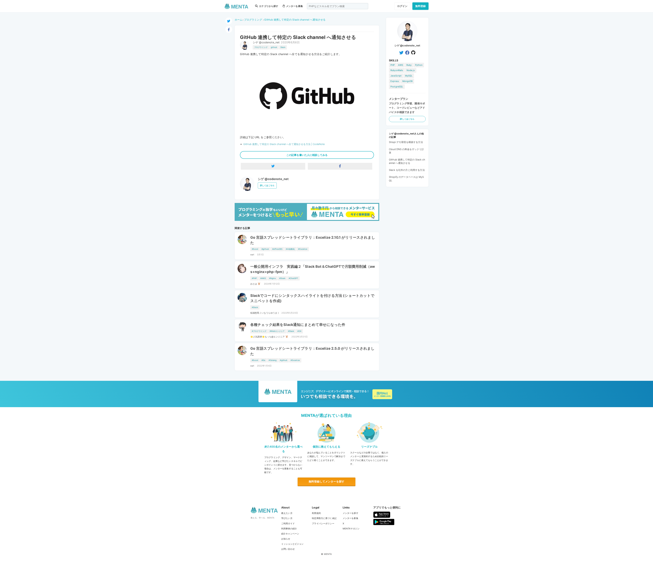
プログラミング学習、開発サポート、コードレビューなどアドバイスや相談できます (407, 108)
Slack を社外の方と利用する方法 (407, 169)
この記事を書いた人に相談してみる (307, 155)
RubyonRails (396, 70)
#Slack (282, 278)
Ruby (409, 65)
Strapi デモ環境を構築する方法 (406, 142)
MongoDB (407, 81)
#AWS (263, 278)
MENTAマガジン (351, 528)
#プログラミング (259, 331)
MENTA (328, 554)
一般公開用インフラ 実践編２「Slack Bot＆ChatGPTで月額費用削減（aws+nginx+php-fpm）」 (312, 269)
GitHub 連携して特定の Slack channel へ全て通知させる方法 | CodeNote (284, 144)
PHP (392, 65)
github (274, 47)
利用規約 (316, 513)
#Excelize (302, 249)
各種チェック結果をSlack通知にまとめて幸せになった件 (297, 324)
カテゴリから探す (268, 6)
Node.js (411, 70)
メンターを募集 (294, 6)
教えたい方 (286, 513)
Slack (282, 47)
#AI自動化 (290, 249)
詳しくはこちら (267, 185)
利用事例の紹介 (289, 528)
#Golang (273, 360)
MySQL (409, 75)
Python (419, 65)
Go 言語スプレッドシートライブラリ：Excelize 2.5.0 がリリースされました (312, 351)
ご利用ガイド (288, 523)
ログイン (402, 6)
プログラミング (253, 19)
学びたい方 (286, 518)
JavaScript (396, 75)
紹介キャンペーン (290, 533)
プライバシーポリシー (323, 523)
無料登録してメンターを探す (326, 481)
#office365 (277, 249)
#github (265, 249)
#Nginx (272, 278)
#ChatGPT (293, 278)
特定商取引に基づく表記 (324, 518)
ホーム (238, 19)
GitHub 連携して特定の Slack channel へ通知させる (294, 19)
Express (394, 81)
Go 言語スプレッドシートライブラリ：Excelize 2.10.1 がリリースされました (312, 240)
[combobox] (337, 6)
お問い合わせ (288, 549)
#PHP (254, 278)
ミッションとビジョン (292, 543)
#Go (263, 360)
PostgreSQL (396, 86)
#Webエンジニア (277, 331)
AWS (400, 65)
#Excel (255, 249)
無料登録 (420, 6)
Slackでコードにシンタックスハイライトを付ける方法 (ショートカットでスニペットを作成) (312, 298)
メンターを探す (350, 513)
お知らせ (285, 538)
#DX (299, 331)
